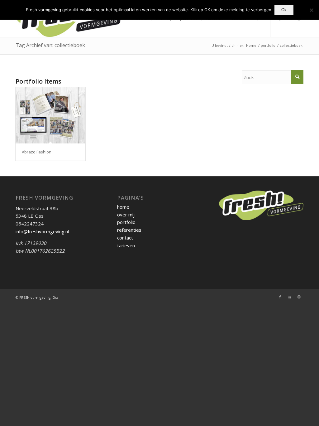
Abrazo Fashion (36, 152)
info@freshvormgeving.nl (42, 231)
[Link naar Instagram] (298, 297)
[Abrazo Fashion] (50, 115)
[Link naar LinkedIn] (289, 297)
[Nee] (311, 10)
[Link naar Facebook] (280, 297)
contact (125, 238)
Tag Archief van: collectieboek (50, 45)
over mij (126, 214)
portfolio (126, 222)
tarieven (126, 245)
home (123, 207)
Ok (284, 9)
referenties (129, 230)
